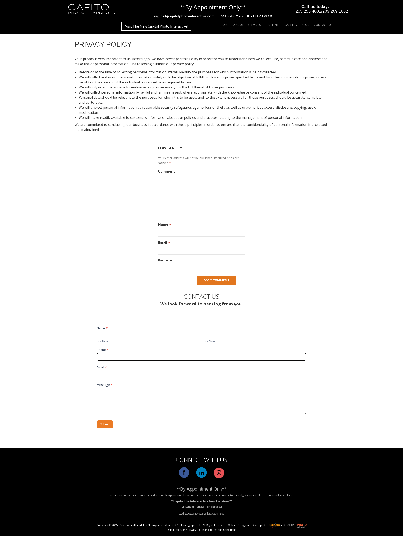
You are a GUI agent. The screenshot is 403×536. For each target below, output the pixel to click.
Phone (102, 349)
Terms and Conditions (223, 530)
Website (165, 260)
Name (164, 224)
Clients (274, 25)
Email (164, 242)
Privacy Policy (196, 530)
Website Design (237, 525)
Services (254, 25)
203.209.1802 (335, 11)
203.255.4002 (308, 11)
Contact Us (323, 25)
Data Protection (176, 530)
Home (224, 25)
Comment (166, 171)
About (238, 25)
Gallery (291, 25)
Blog (305, 25)
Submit (105, 424)
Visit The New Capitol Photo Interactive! (156, 26)
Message (105, 385)
